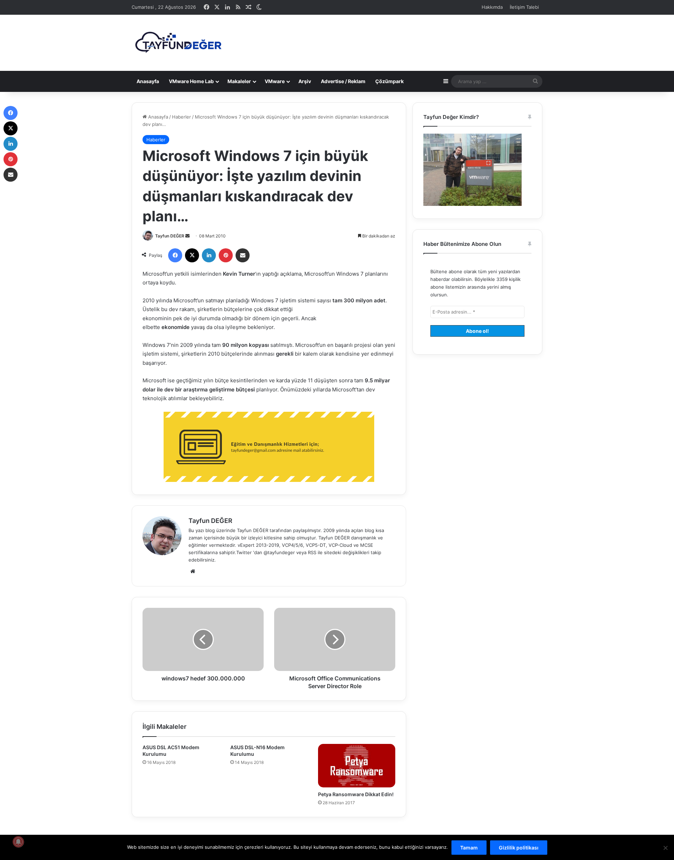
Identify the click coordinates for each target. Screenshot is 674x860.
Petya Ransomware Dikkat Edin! (356, 794)
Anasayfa (148, 81)
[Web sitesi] (193, 571)
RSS (312, 552)
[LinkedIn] (209, 255)
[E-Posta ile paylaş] (243, 255)
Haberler (181, 117)
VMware (275, 81)
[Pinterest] (226, 255)
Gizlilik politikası (518, 848)
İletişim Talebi (524, 7)
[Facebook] (175, 255)
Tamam (469, 848)
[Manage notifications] (18, 841)
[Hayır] (665, 847)
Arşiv (304, 81)
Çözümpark (389, 81)
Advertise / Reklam (343, 81)
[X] (192, 255)
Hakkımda (492, 7)
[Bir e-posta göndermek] (187, 235)
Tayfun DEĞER (169, 235)
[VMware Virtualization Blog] (178, 43)
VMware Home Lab (191, 81)
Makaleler (239, 81)
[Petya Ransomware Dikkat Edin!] (356, 765)
